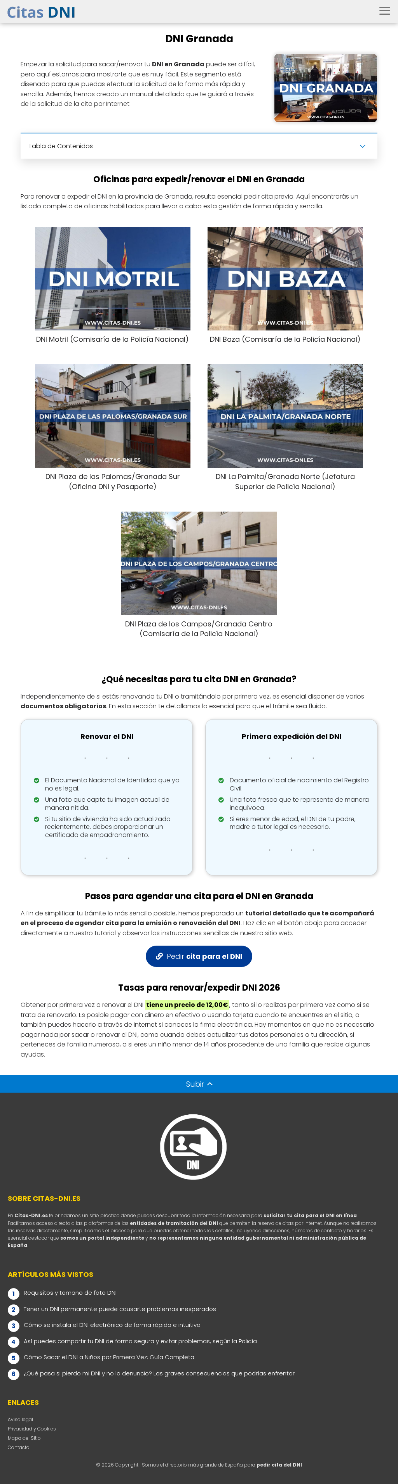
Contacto (19, 1447)
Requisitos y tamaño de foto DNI (70, 1293)
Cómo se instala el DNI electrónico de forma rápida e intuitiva (112, 1325)
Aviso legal (20, 1419)
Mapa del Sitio (24, 1438)
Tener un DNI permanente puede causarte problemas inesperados (120, 1309)
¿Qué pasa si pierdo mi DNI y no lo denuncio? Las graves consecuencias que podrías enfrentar (159, 1373)
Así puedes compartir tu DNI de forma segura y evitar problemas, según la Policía (140, 1341)
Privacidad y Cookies (32, 1428)
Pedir (204, 956)
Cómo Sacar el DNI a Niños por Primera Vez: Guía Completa (109, 1357)
